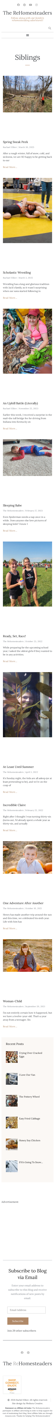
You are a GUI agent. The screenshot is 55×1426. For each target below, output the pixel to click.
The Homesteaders (27, 13)
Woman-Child (12, 1001)
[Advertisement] (27, 1231)
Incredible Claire (14, 805)
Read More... (10, 167)
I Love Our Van (27, 1074)
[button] (49, 28)
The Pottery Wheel (29, 1096)
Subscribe (18, 1321)
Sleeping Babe (12, 505)
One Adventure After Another (23, 903)
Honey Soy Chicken (29, 1140)
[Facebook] (18, 5)
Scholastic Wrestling (17, 272)
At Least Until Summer (18, 767)
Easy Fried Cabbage (29, 1118)
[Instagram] (36, 5)
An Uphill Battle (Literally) (20, 403)
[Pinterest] (24, 5)
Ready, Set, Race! (14, 636)
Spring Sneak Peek (15, 142)
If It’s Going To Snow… (31, 1162)
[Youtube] (30, 5)
